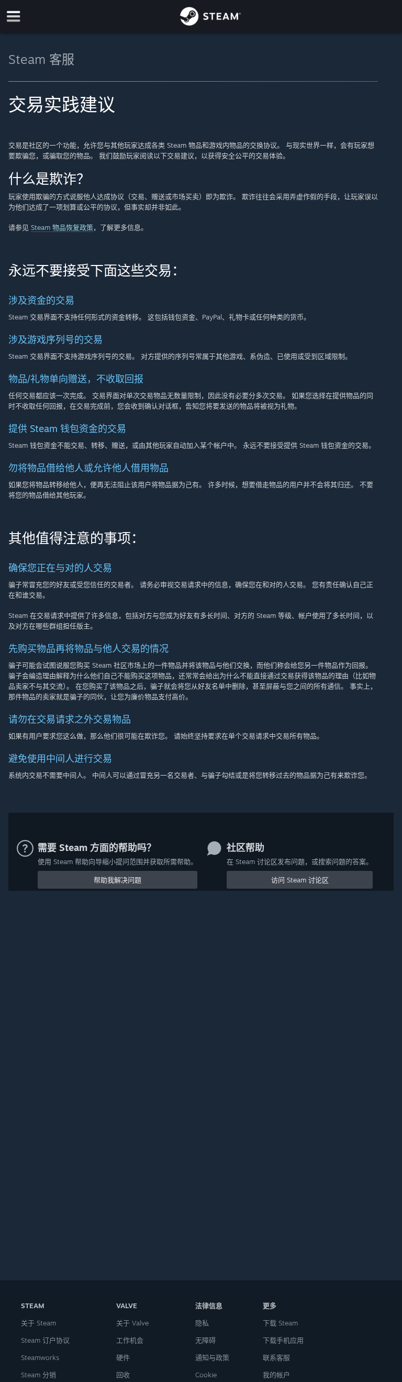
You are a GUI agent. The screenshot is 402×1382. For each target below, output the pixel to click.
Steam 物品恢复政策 (62, 227)
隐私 (202, 1323)
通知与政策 (212, 1357)
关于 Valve (132, 1323)
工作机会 (129, 1340)
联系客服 (276, 1357)
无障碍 (205, 1340)
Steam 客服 (41, 59)
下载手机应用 (283, 1340)
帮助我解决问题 (117, 880)
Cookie (206, 1374)
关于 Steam (38, 1323)
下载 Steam (280, 1323)
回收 (123, 1374)
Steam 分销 (38, 1374)
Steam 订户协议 (45, 1340)
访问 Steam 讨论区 (300, 880)
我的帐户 (276, 1374)
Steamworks (40, 1357)
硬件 (123, 1357)
